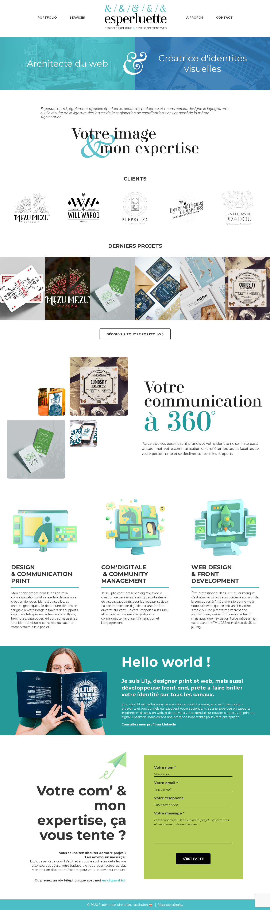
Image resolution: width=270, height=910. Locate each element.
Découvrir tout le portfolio (134, 334)
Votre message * (169, 813)
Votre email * (166, 783)
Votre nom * (165, 768)
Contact (224, 17)
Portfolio (47, 17)
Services (77, 17)
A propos (194, 17)
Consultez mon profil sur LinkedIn (149, 724)
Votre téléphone (169, 798)
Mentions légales (170, 905)
